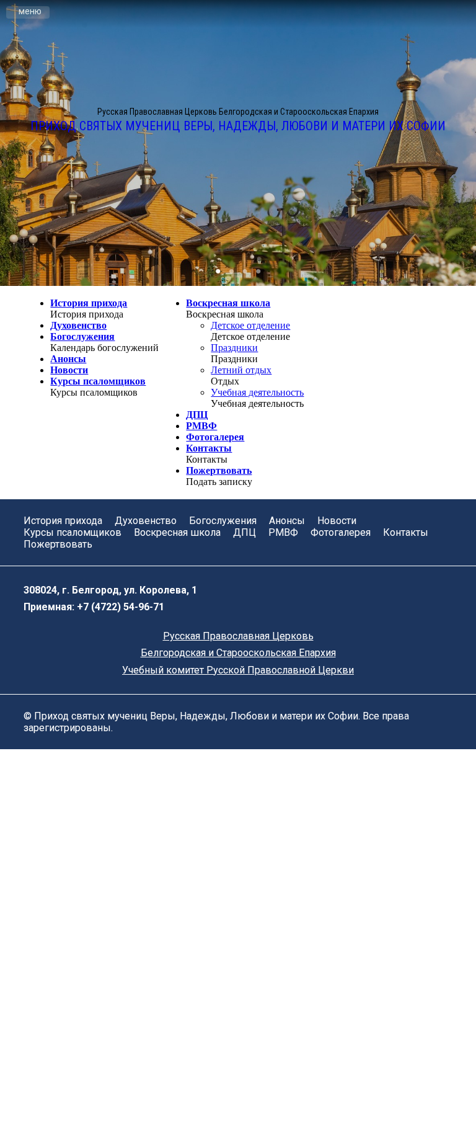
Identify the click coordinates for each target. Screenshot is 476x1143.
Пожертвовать (219, 470)
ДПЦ (197, 414)
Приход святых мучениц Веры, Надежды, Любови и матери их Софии (238, 125)
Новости (69, 370)
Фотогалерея (215, 437)
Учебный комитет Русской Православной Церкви (238, 670)
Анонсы (68, 359)
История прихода (88, 303)
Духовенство (78, 325)
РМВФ (201, 425)
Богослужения (82, 336)
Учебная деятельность (257, 392)
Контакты (209, 448)
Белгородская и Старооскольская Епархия (238, 653)
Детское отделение (250, 325)
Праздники (234, 347)
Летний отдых (241, 370)
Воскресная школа (228, 303)
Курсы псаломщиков (98, 381)
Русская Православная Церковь (238, 636)
